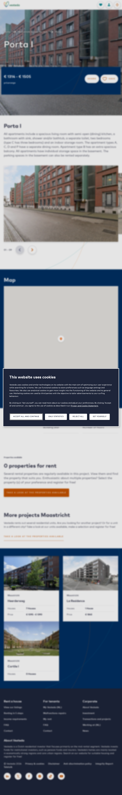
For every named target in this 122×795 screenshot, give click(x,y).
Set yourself (99, 416)
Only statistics (56, 416)
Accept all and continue (26, 416)
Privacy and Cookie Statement (84, 406)
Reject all (78, 416)
